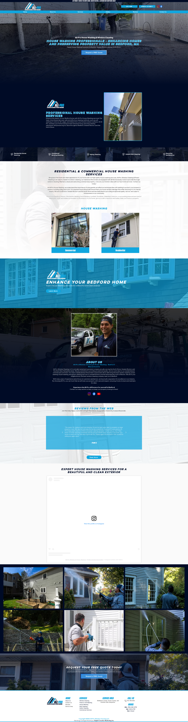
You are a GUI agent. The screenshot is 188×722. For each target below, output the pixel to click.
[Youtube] (99, 394)
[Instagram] (89, 394)
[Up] (62, 432)
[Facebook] (94, 394)
